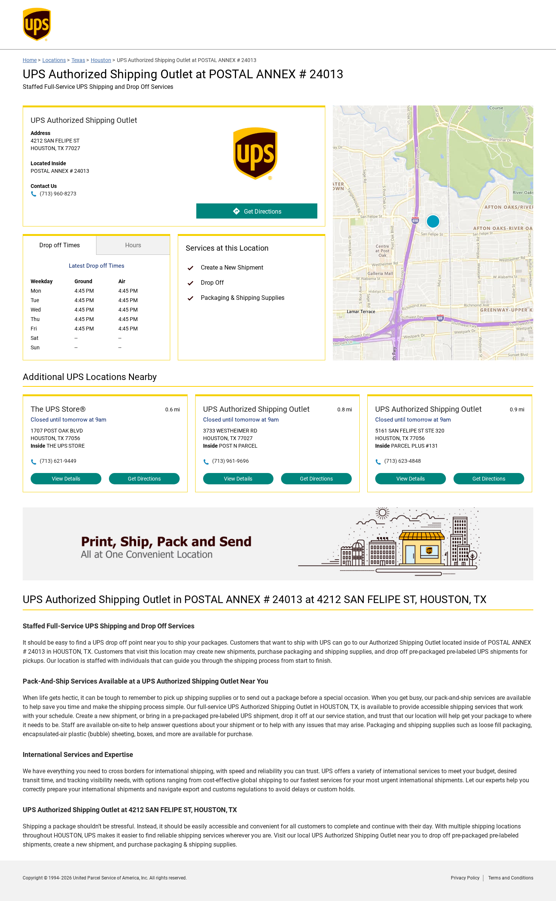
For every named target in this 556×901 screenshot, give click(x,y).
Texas (78, 60)
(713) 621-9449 (58, 461)
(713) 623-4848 (402, 461)
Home (30, 60)
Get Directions (262, 211)
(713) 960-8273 (58, 194)
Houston (101, 60)
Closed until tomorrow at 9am (68, 419)
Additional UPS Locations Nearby (90, 377)
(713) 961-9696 (230, 461)
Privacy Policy (465, 878)
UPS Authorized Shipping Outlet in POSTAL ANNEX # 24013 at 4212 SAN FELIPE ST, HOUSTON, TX (255, 599)
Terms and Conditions (510, 878)
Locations (54, 60)
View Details (66, 479)
